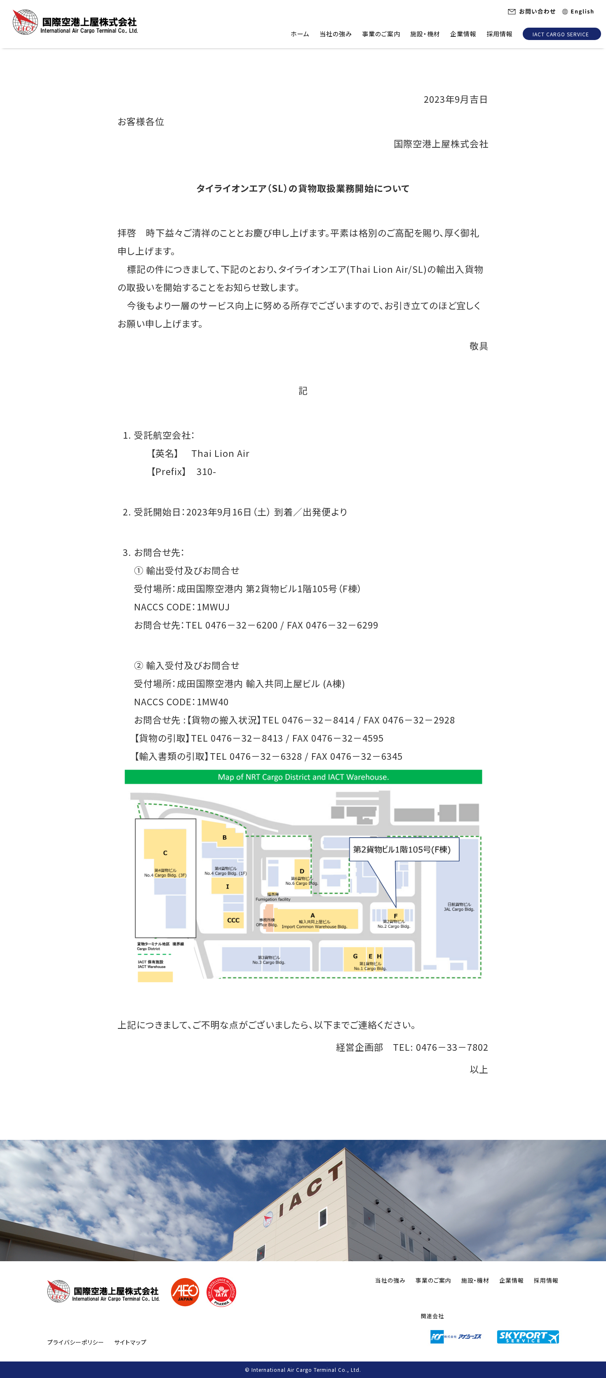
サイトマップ (130, 1342)
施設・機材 (425, 33)
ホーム (300, 33)
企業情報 (463, 33)
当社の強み (335, 33)
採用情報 (499, 33)
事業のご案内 (381, 33)
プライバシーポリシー (75, 1342)
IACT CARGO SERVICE (561, 34)
